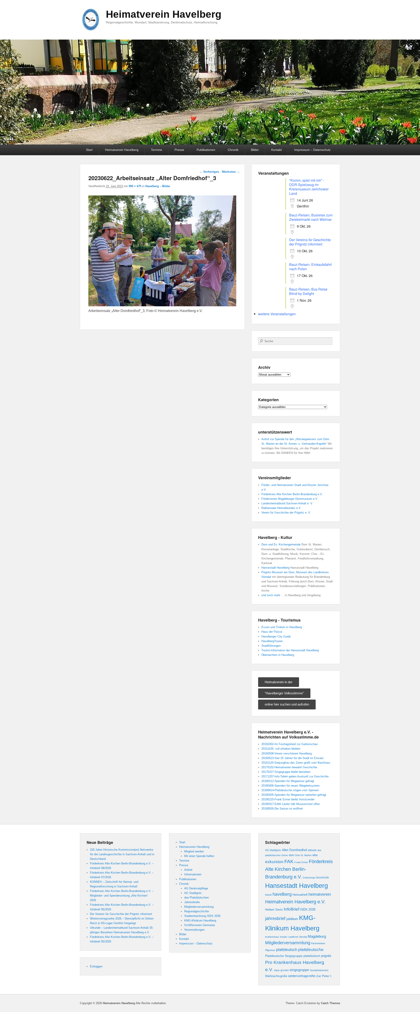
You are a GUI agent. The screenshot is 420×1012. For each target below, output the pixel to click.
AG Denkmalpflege (196, 888)
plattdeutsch (286, 950)
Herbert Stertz (274, 909)
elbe (315, 855)
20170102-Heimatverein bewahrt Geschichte (289, 767)
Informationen (192, 874)
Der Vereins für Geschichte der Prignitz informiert (310, 242)
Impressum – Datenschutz (312, 150)
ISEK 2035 (307, 909)
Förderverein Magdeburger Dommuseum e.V (289, 498)
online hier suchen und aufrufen (287, 704)
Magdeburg (317, 936)
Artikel (188, 869)
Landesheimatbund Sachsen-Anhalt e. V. (287, 503)
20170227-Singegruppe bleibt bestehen (285, 771)
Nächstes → (231, 171)
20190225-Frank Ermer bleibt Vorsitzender (288, 799)
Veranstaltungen (194, 929)
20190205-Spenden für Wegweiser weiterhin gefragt (293, 794)
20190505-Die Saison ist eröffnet (282, 808)
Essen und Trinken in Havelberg (281, 627)
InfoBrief (291, 909)
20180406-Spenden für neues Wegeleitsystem (290, 785)
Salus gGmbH (281, 970)
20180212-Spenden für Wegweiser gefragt (287, 781)
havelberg (282, 894)
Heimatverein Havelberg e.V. (295, 901)
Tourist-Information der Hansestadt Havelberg (290, 650)
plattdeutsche (311, 949)
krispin (283, 936)
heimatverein (319, 894)
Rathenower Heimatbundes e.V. (281, 508)
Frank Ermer (301, 862)
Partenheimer (318, 943)
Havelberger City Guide (276, 636)
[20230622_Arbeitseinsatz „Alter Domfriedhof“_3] (162, 305)
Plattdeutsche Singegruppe (284, 956)
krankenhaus (272, 936)
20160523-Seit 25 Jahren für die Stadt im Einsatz (292, 758)
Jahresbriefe (192, 902)
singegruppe (299, 970)
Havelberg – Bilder (157, 186)
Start (89, 150)
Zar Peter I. (324, 976)
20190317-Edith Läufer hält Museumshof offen (290, 804)
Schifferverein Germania (199, 925)
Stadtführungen (271, 645)
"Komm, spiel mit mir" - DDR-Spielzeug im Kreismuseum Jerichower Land (309, 187)
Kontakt (276, 150)
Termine (156, 150)
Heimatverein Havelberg (163, 14)
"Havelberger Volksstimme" (284, 693)
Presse (179, 150)
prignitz (326, 956)
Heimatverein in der (278, 682)
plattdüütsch (311, 956)
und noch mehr (270, 595)
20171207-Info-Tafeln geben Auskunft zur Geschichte (295, 776)
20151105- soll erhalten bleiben (280, 748)
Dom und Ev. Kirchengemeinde (281, 544)
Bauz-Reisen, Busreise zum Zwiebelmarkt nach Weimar (310, 217)
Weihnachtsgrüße (276, 976)
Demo (285, 855)
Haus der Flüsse (271, 631)
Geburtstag (309, 877)
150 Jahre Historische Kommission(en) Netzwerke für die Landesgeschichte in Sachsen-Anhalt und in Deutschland (122, 854)
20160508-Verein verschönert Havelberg (286, 753)
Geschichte (322, 877)
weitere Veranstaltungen (277, 313)
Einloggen (96, 966)
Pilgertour (270, 950)
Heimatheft (300, 894)
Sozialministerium (319, 970)
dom (291, 855)
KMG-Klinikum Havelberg (200, 920)
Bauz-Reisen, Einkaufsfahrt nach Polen (310, 266)
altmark (312, 850)
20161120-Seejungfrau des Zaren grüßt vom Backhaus (295, 762)
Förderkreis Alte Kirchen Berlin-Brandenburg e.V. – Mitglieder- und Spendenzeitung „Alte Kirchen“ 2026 (122, 895)
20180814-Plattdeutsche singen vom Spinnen (290, 790)
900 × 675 (135, 186)
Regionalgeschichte (196, 911)
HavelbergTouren (272, 641)
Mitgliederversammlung (199, 906)
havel (268, 894)
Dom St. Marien (303, 855)
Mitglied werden (194, 851)
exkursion (274, 861)
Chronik (233, 150)
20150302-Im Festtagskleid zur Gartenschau (289, 744)
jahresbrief (275, 918)
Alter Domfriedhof (294, 850)
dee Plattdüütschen (196, 897)
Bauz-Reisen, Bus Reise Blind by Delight (308, 291)
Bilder (255, 150)
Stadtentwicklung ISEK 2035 (202, 916)
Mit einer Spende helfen (199, 856)
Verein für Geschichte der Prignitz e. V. (286, 512)
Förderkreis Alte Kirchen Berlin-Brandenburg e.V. (292, 494)
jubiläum (292, 919)
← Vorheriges (209, 171)
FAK (289, 861)
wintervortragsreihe (301, 976)
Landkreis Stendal (297, 936)
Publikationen (206, 150)
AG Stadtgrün (192, 893)
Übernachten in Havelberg (277, 655)
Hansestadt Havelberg (275, 567)
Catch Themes (330, 1003)
